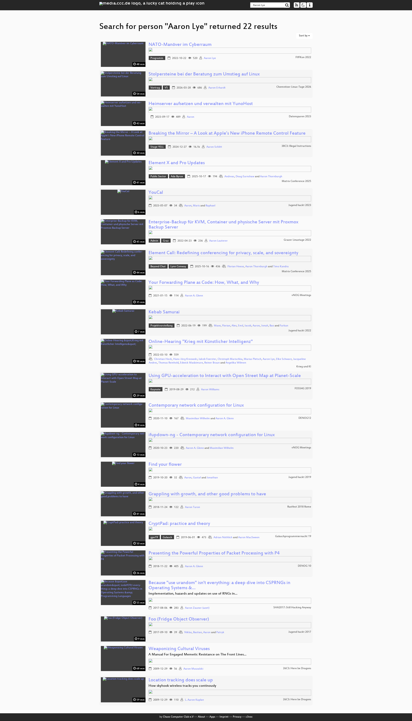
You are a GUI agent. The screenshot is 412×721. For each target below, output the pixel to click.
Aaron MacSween (248, 537)
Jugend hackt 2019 (299, 477)
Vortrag (155, 87)
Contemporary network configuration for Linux (196, 405)
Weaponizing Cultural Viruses (179, 649)
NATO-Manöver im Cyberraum (180, 45)
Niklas (188, 632)
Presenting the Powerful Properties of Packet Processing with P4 (214, 553)
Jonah (264, 325)
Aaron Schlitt (214, 147)
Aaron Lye (210, 58)
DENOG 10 (304, 566)
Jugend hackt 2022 (299, 330)
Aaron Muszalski (193, 668)
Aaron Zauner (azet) (197, 608)
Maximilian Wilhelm (198, 418)
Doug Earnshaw (245, 176)
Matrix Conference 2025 (296, 181)
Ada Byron (177, 176)
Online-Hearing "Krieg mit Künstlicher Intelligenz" (200, 342)
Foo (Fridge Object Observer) (178, 619)
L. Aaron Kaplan (194, 699)
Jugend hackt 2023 (299, 205)
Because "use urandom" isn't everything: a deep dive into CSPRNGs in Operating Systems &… (219, 585)
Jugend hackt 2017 (299, 632)
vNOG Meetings (301, 295)
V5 (166, 87)
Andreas (229, 176)
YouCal (155, 192)
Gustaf (197, 477)
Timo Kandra (281, 266)
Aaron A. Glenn (194, 295)
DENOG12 (304, 418)
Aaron (190, 117)
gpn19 (154, 537)
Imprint (224, 716)
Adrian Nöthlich (223, 537)
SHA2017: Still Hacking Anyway (292, 607)
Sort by (303, 35)
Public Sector (158, 176)
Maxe (217, 325)
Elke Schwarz (284, 359)
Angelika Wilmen (236, 362)
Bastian (197, 632)
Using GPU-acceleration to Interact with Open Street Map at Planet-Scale (224, 376)
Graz (166, 240)
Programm (156, 58)
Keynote (155, 389)
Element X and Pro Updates (176, 163)
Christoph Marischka (230, 359)
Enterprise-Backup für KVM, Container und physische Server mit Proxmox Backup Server (223, 225)
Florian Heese (235, 266)
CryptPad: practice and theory (179, 524)
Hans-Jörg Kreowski (185, 359)
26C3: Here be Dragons (297, 668)
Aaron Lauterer (218, 240)
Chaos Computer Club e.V (178, 716)
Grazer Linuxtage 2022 (297, 240)
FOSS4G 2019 (303, 388)
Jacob (247, 325)
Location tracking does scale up (180, 680)
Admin (154, 240)
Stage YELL (157, 147)
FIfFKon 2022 (303, 57)
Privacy (237, 716)
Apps (212, 716)
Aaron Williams (210, 389)
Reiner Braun (212, 362)
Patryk (220, 632)
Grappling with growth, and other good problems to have (207, 494)
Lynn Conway (178, 266)
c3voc (249, 716)
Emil (240, 325)
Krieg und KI (303, 366)
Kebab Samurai (164, 312)
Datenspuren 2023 (300, 116)
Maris (196, 205)
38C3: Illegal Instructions (296, 146)
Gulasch (167, 537)
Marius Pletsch (252, 359)
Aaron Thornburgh (271, 176)
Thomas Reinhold (168, 362)
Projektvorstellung (161, 325)
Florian (226, 325)
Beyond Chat (158, 266)
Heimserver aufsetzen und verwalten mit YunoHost (200, 104)
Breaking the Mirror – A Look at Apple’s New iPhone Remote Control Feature (227, 133)
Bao (272, 325)
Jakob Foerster (207, 359)
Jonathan (212, 477)
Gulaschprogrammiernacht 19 (293, 536)
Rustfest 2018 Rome (299, 506)
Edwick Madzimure (191, 362)
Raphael (210, 205)
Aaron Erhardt (217, 87)
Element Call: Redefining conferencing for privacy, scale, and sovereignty (223, 253)
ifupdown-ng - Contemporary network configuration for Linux (211, 435)
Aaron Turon (192, 507)
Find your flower (165, 464)
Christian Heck (163, 359)
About (201, 716)
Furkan (284, 325)
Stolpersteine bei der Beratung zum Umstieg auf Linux (204, 74)
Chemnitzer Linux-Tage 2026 (293, 87)
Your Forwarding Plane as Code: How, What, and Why (203, 282)
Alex (234, 325)
